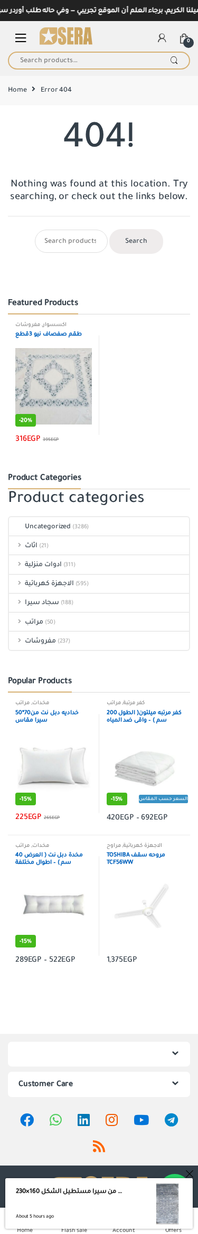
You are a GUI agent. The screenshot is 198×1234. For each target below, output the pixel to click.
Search (174, 60)
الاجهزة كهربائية (49, 583)
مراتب (34, 622)
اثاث (31, 545)
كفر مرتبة (134, 702)
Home (17, 90)
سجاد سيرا (42, 602)
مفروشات (27, 324)
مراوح (114, 845)
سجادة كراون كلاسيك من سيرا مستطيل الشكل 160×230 (71, 1191)
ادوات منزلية (43, 564)
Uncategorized (48, 526)
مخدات (40, 702)
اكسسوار (55, 324)
